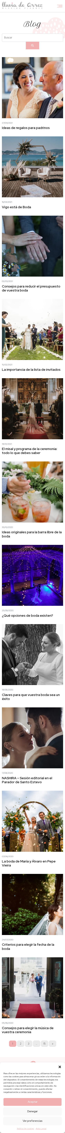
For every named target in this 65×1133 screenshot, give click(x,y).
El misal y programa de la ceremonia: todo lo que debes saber (29, 451)
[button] (60, 1066)
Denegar (32, 1111)
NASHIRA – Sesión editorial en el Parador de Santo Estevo (27, 780)
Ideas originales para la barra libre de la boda (32, 534)
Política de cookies (25, 1128)
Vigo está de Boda (16, 207)
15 (44, 1043)
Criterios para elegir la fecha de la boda (28, 946)
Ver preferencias (32, 1121)
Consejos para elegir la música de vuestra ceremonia (28, 1030)
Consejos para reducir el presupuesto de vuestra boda (31, 288)
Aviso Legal (41, 1128)
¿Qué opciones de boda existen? (27, 615)
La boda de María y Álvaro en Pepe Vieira (29, 863)
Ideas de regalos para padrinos (26, 127)
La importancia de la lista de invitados (31, 369)
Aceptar (32, 1102)
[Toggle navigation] (59, 6)
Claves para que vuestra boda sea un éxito (31, 697)
